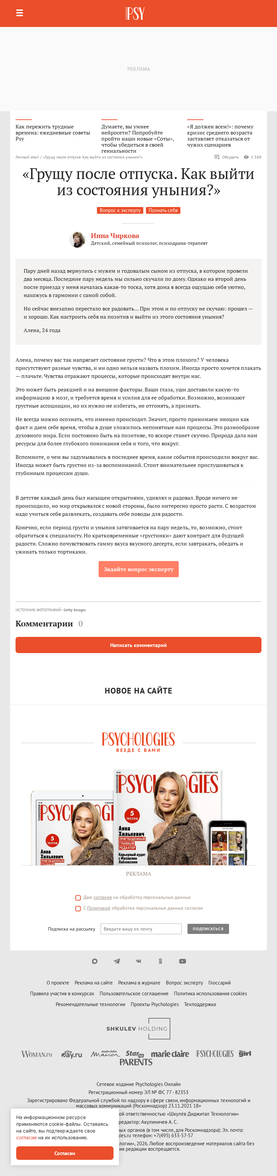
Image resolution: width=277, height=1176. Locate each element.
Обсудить (230, 156)
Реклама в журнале (139, 982)
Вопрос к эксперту (120, 210)
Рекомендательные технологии (90, 1004)
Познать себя (163, 210)
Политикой (98, 908)
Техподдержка (200, 1004)
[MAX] (95, 961)
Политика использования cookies (210, 993)
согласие (103, 897)
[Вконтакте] (138, 961)
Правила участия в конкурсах (62, 993)
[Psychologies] (136, 13)
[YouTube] (182, 961)
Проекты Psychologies (155, 1004)
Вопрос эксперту (184, 982)
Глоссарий (219, 982)
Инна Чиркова (115, 235)
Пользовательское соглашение (134, 993)
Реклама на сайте (94, 982)
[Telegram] (116, 961)
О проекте (58, 982)
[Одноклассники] (160, 961)
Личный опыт (27, 156)
